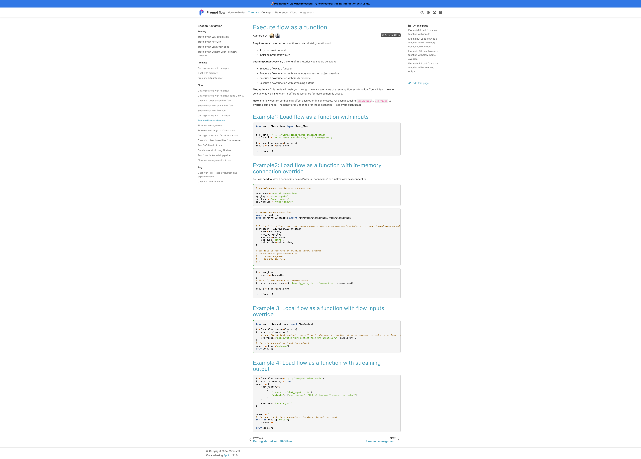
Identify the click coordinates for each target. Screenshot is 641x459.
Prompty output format (210, 78)
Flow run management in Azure (214, 160)
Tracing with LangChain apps (213, 46)
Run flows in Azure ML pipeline (214, 155)
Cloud (293, 12)
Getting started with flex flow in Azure (218, 135)
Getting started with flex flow (213, 90)
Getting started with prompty (213, 68)
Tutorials (253, 12)
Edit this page (420, 83)
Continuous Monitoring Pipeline (214, 150)
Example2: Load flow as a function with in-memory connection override (422, 42)
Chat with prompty (208, 73)
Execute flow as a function (212, 120)
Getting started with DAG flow (214, 115)
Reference (281, 12)
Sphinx (228, 455)
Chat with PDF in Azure (210, 181)
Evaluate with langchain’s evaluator (217, 130)
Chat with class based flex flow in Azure (219, 140)
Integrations (307, 12)
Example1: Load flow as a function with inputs (422, 32)
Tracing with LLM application (213, 37)
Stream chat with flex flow (212, 110)
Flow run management (210, 125)
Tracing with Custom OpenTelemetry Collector (217, 53)
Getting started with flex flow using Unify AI (221, 95)
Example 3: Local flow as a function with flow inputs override (423, 55)
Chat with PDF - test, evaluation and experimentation (217, 174)
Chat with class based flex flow (214, 100)
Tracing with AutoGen (209, 41)
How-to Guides (237, 12)
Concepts (267, 12)
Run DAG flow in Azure (210, 145)
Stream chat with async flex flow (215, 105)
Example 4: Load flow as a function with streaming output (423, 67)
